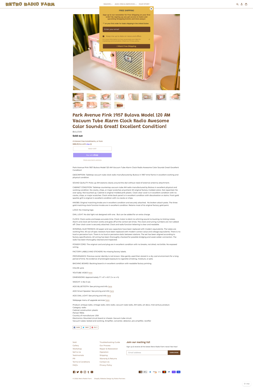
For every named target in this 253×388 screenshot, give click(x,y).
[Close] (151, 8)
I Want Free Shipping (126, 46)
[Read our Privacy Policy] (149, 39)
